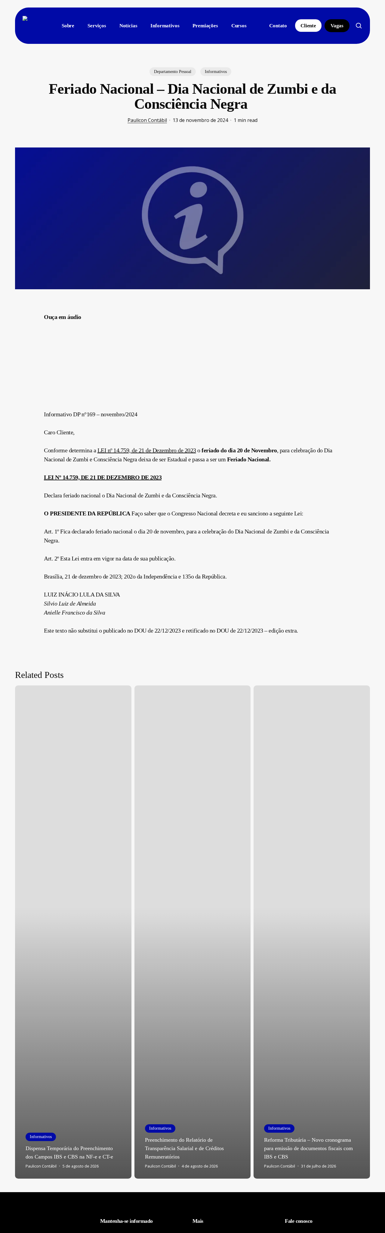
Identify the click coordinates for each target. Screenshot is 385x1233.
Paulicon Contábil (147, 120)
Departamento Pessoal (172, 71)
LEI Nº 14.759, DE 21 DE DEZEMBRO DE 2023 (103, 477)
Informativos (216, 71)
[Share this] (25, 319)
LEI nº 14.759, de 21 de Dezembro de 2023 (146, 450)
